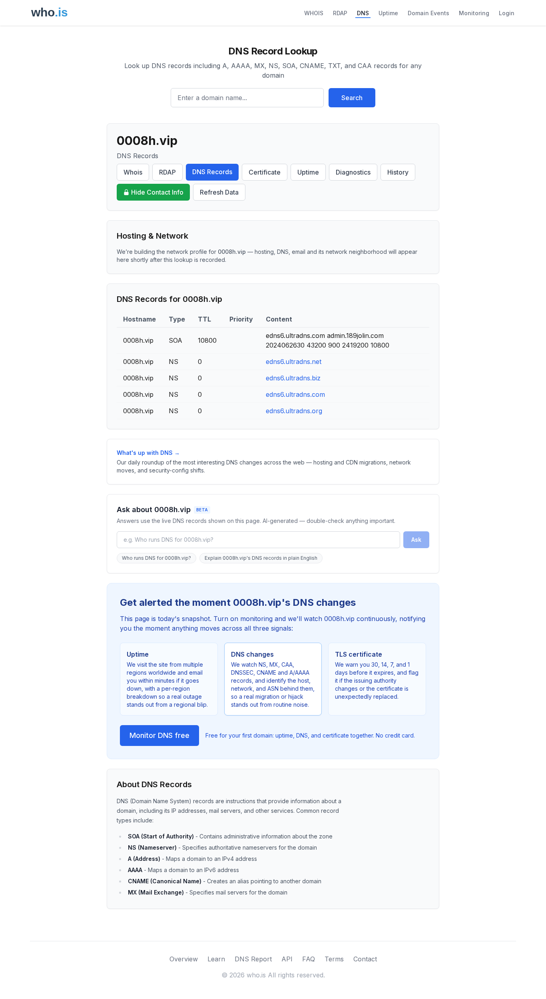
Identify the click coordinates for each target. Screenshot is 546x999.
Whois (133, 172)
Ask (416, 539)
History (398, 172)
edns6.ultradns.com (295, 394)
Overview (183, 959)
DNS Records (212, 172)
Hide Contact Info (157, 192)
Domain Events (428, 13)
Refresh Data (219, 192)
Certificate (265, 172)
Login (506, 13)
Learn (216, 959)
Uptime (388, 13)
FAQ (308, 959)
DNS (363, 13)
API (287, 959)
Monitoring (474, 13)
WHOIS (313, 13)
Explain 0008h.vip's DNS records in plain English (261, 558)
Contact (365, 959)
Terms (334, 959)
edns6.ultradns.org (294, 411)
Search (352, 98)
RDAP (340, 13)
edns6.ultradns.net (293, 362)
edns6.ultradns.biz (293, 378)
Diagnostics (353, 172)
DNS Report (253, 959)
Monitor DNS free (159, 735)
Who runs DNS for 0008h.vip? (156, 558)
